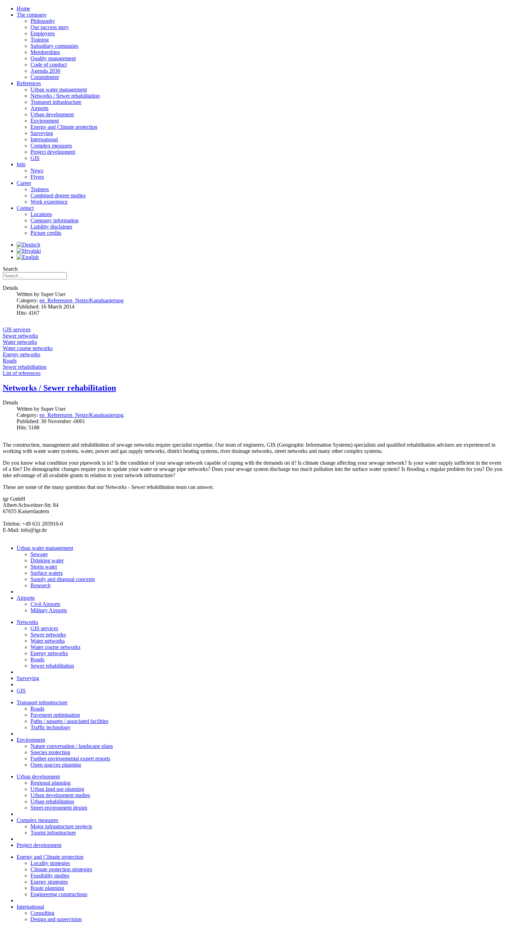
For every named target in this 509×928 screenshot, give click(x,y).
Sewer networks (48, 634)
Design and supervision (56, 919)
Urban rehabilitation (52, 801)
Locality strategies (50, 863)
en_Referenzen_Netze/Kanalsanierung (81, 300)
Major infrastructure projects (61, 826)
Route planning (47, 888)
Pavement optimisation (55, 715)
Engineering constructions (58, 894)
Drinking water (47, 560)
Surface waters (46, 573)
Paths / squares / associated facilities (69, 721)
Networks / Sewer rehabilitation (59, 387)
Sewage (39, 554)
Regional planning (50, 783)
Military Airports (48, 610)
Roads (37, 659)
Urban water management (45, 548)
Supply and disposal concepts (62, 579)
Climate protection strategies (61, 869)
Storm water (43, 567)
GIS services (44, 628)
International (30, 907)
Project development (39, 845)
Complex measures (37, 820)
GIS (21, 691)
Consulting (42, 913)
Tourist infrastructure (53, 833)
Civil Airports (45, 604)
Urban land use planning (57, 789)
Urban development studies (60, 795)
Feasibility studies (49, 875)
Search (10, 269)
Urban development (38, 776)
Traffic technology (50, 727)
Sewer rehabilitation (52, 666)
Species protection (50, 752)
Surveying (28, 678)
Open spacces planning (55, 765)
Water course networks (55, 647)
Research (40, 585)
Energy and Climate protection (50, 857)
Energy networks (49, 653)
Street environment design (58, 808)
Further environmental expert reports (70, 758)
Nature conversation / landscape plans (71, 746)
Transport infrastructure (42, 702)
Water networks (47, 641)
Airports (26, 598)
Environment (31, 740)
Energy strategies (49, 882)
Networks (27, 622)
